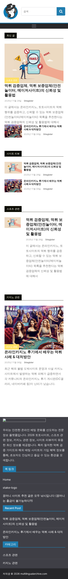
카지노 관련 (11, 347)
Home (7, 479)
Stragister (28, 100)
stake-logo (10, 487)
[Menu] (34, 26)
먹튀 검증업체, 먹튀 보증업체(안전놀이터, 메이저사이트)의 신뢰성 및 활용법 (33, 90)
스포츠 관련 (11, 80)
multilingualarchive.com (33, 573)
